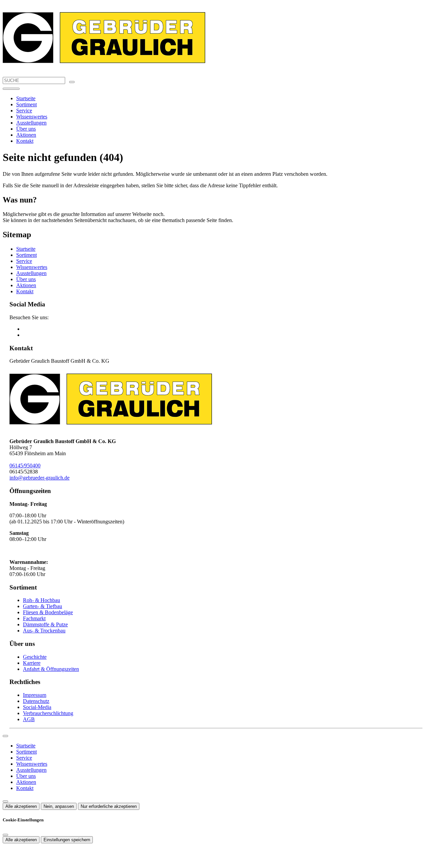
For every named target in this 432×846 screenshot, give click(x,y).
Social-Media (37, 707)
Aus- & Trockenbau (44, 630)
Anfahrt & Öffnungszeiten (51, 669)
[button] (11, 89)
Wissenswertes (31, 116)
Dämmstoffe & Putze (45, 624)
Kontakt (24, 141)
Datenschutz (36, 701)
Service (24, 110)
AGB (29, 719)
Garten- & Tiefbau (42, 606)
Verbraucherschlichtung (48, 713)
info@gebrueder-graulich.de (39, 478)
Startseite (25, 98)
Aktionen (26, 135)
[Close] (5, 736)
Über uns (26, 129)
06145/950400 (24, 465)
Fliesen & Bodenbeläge (48, 612)
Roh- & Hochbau (41, 600)
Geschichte (35, 657)
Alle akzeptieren (21, 806)
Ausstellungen (31, 123)
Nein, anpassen (59, 806)
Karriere (31, 663)
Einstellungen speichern (67, 839)
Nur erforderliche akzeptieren (109, 806)
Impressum (34, 695)
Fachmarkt (34, 618)
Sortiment (26, 104)
